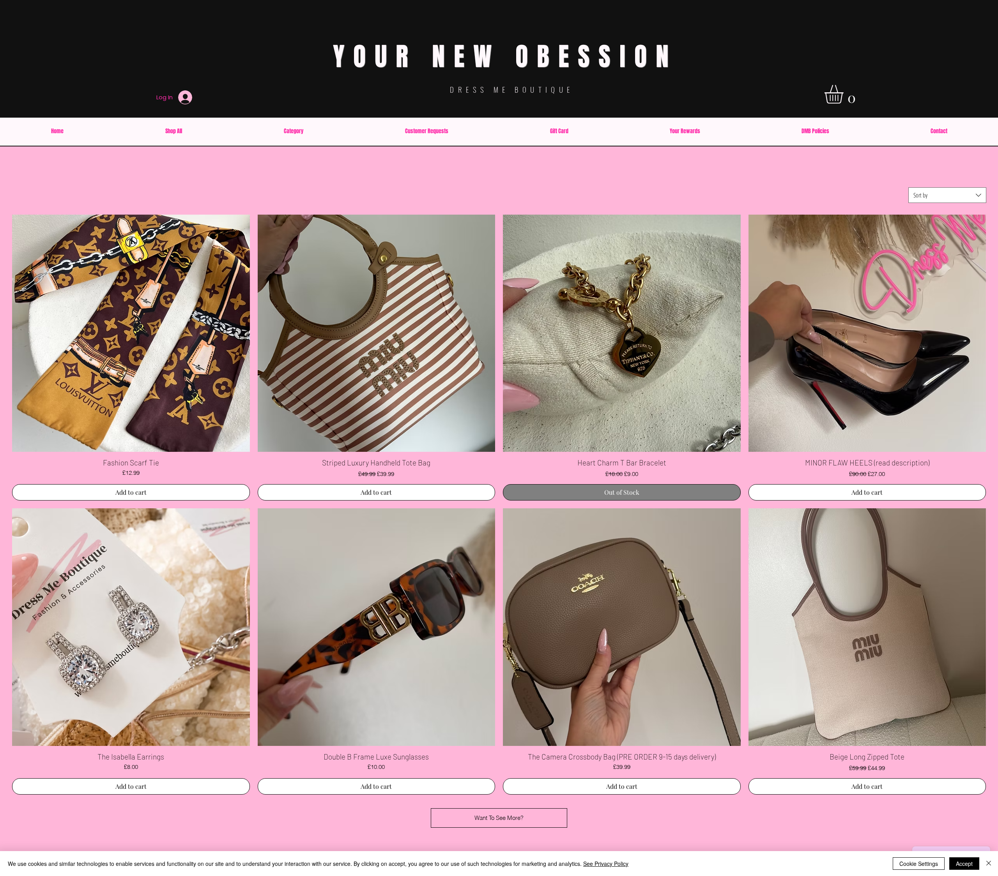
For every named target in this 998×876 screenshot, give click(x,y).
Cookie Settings (918, 863)
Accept (964, 863)
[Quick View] (131, 333)
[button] (845, 94)
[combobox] (947, 195)
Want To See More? (499, 817)
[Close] (988, 863)
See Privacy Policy (605, 863)
